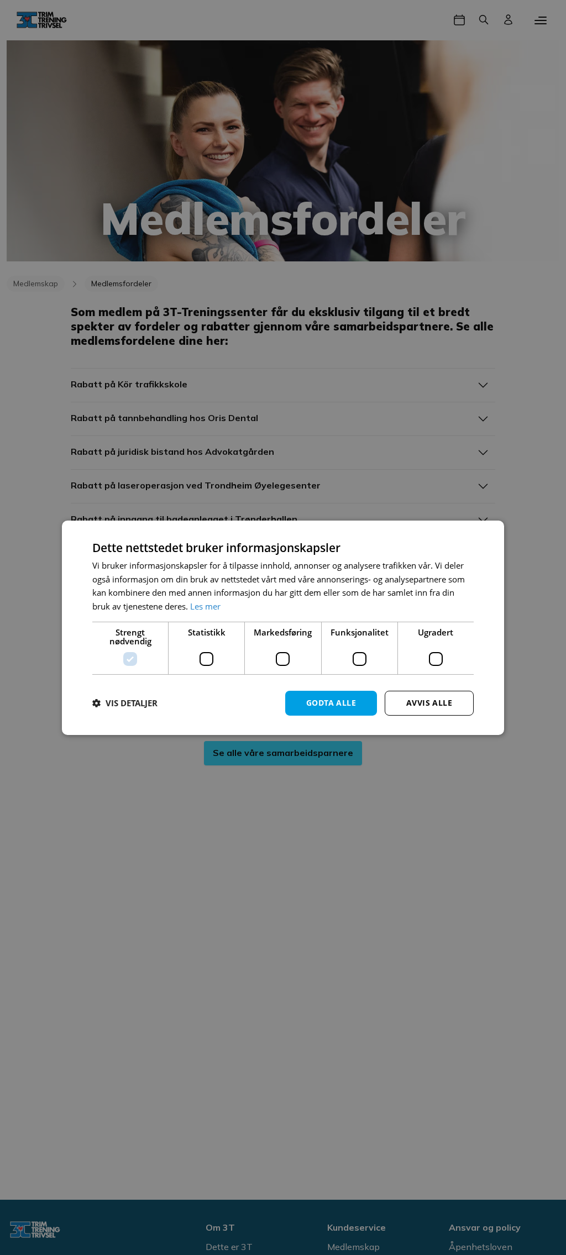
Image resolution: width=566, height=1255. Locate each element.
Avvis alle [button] (429, 702)
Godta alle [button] (331, 702)
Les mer (205, 606)
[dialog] (283, 627)
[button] (125, 703)
